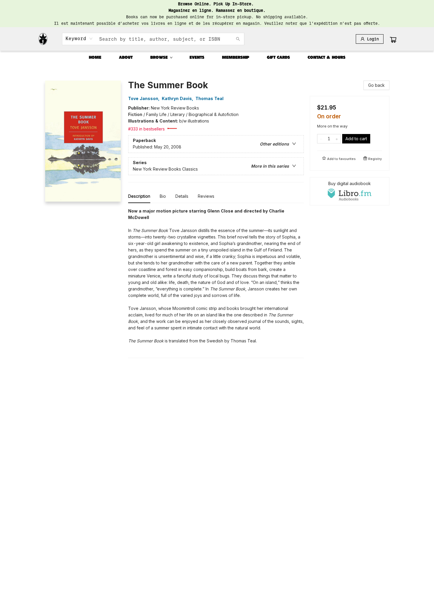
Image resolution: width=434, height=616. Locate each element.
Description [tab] (139, 196)
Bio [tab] (163, 196)
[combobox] (79, 38)
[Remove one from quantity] (321, 138)
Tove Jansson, (144, 98)
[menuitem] (95, 57)
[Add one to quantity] (336, 138)
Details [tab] (181, 196)
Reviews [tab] (206, 196)
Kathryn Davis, (178, 98)
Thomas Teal (209, 98)
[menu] (217, 57)
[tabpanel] (216, 283)
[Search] (238, 39)
